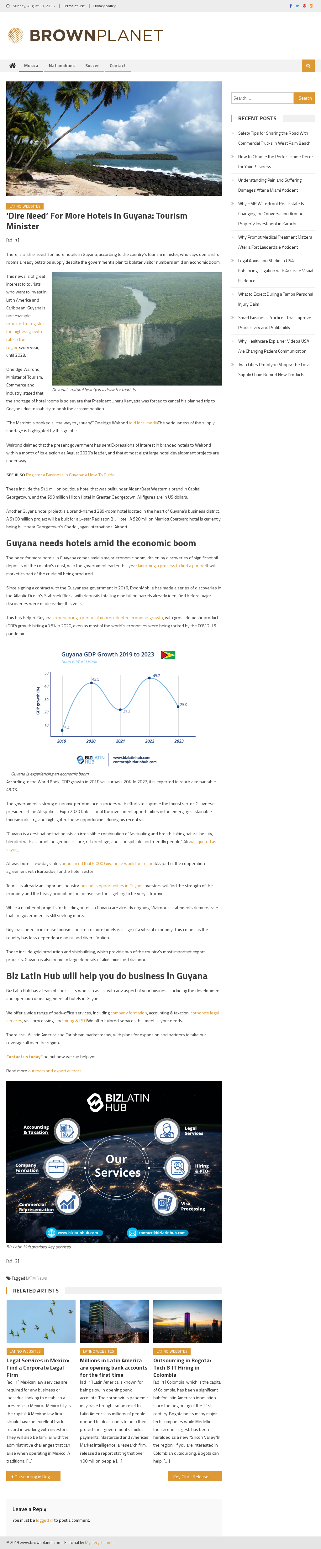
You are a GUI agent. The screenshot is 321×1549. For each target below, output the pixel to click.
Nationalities (62, 65)
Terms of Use (74, 6)
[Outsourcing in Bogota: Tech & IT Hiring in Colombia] (187, 1321)
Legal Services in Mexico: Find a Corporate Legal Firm (38, 1367)
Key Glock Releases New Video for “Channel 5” (197, 1476)
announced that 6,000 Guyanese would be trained (109, 863)
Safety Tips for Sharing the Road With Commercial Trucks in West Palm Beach (274, 138)
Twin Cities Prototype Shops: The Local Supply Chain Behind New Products (274, 369)
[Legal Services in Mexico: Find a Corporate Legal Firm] (41, 1321)
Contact (118, 65)
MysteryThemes (99, 1542)
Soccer (92, 65)
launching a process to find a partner (172, 565)
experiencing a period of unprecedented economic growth (108, 617)
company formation (129, 1012)
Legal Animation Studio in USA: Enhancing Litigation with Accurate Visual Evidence (275, 270)
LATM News (36, 1278)
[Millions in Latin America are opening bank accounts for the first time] (114, 1321)
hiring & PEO (75, 1020)
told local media (143, 422)
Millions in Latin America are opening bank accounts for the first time (114, 1367)
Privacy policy (104, 6)
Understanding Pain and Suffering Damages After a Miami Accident (270, 185)
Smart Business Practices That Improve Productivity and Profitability (274, 322)
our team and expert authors (55, 1070)
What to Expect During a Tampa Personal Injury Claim (275, 299)
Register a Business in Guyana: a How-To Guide (70, 474)
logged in (44, 1520)
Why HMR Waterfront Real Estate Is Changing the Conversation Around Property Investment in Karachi (271, 213)
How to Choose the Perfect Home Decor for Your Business (275, 161)
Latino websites (24, 206)
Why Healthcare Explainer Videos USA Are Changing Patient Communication (273, 346)
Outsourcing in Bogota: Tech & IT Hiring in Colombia (182, 1367)
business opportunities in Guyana (112, 885)
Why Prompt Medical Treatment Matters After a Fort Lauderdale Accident (275, 242)
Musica (31, 65)
